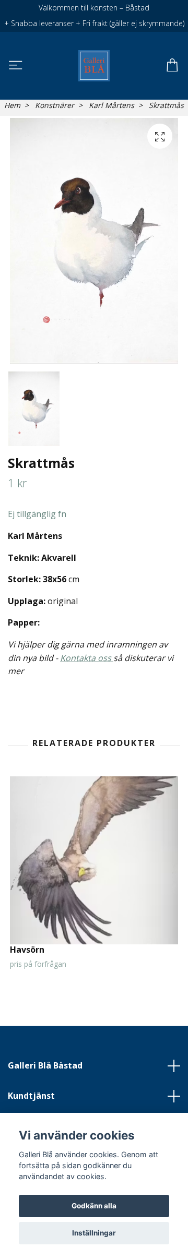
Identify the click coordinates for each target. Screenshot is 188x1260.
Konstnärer (54, 105)
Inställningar (94, 1233)
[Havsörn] (94, 860)
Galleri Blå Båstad (45, 1065)
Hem (12, 105)
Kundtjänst (31, 1095)
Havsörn (27, 949)
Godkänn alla (94, 1206)
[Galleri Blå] (93, 66)
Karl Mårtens (111, 105)
